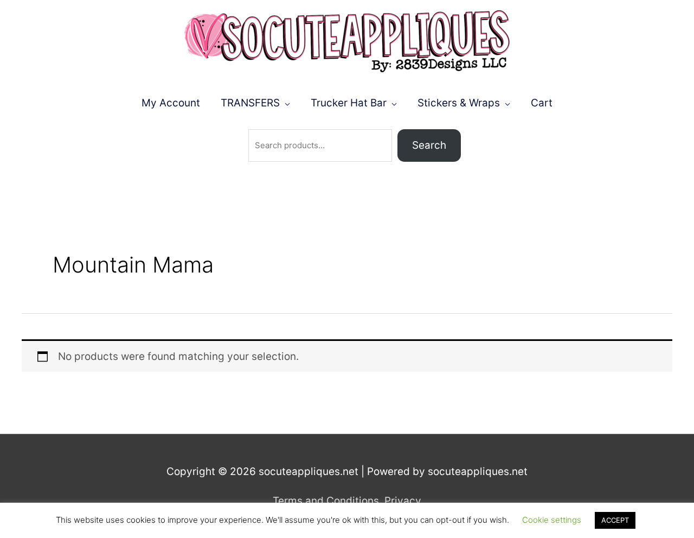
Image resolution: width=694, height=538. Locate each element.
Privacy (402, 501)
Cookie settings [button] (551, 520)
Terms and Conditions (326, 501)
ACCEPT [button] (615, 520)
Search (429, 145)
